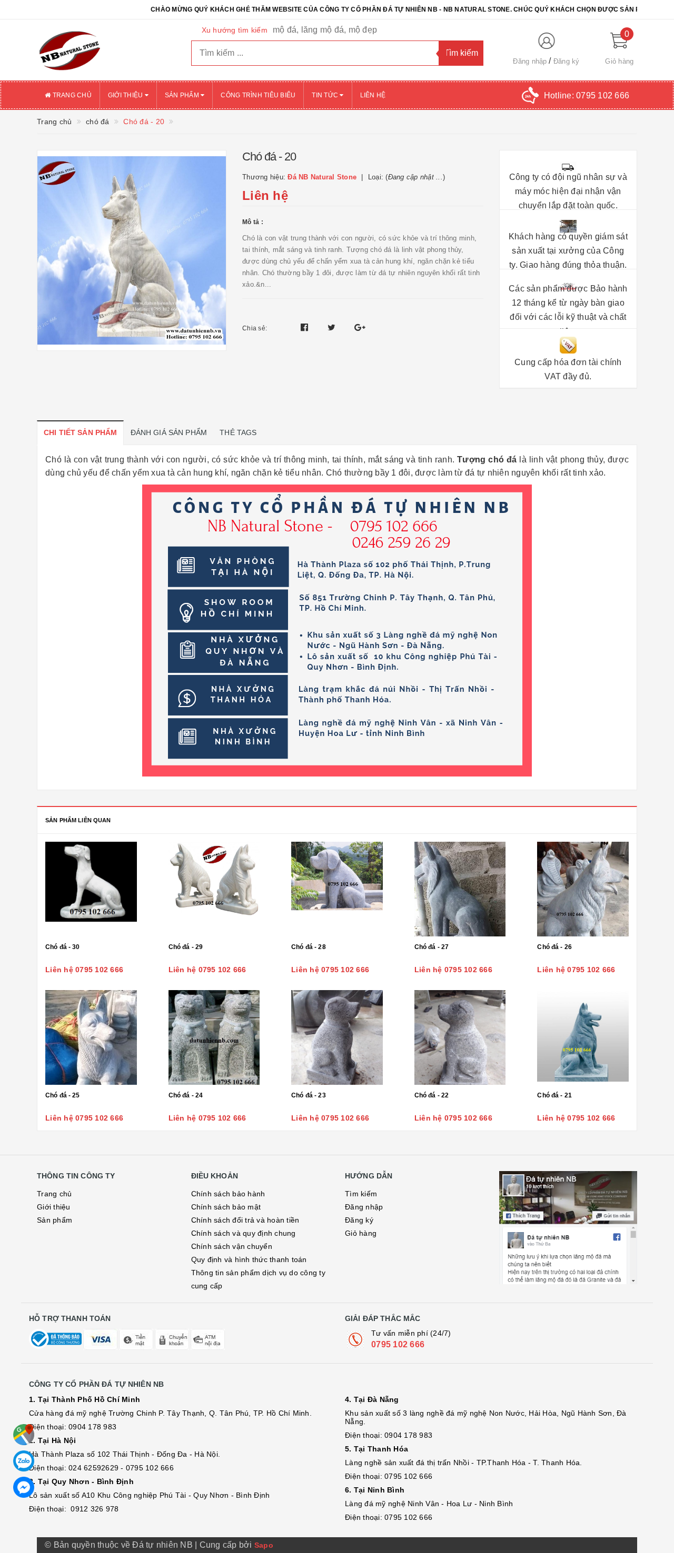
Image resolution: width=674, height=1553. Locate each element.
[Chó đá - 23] (337, 1037)
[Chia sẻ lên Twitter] (333, 327)
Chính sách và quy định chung (243, 1233)
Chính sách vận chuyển (231, 1246)
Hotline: (586, 95)
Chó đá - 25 (62, 1095)
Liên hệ (373, 95)
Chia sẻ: (254, 328)
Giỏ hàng (360, 1233)
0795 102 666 (397, 1344)
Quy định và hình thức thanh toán (249, 1259)
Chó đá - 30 (62, 947)
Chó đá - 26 (554, 947)
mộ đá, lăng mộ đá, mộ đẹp (325, 29)
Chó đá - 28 (308, 947)
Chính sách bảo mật (226, 1207)
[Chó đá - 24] (214, 1037)
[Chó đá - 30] (91, 889)
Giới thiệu (126, 95)
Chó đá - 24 (185, 1095)
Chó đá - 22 (431, 1095)
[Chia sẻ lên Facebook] (305, 327)
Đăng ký (566, 61)
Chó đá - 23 (308, 1095)
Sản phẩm (183, 95)
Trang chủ (71, 95)
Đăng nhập (530, 61)
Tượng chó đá (487, 459)
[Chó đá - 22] (460, 1037)
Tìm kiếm (361, 1193)
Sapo (263, 1545)
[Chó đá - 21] (583, 1037)
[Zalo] (23, 1460)
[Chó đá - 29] (214, 889)
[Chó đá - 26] (583, 889)
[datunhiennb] (106, 49)
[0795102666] (23, 1487)
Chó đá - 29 (185, 947)
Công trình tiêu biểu (258, 95)
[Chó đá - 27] (460, 889)
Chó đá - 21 (554, 1095)
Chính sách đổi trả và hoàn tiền (245, 1220)
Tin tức (326, 95)
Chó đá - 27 (431, 947)
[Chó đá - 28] (337, 889)
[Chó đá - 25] (91, 1037)
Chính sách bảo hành (228, 1193)
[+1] (360, 327)
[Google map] (23, 1434)
